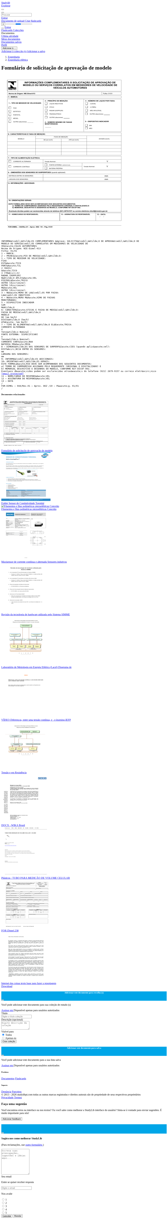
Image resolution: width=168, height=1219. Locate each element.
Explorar (5, 5)
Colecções (18, 30)
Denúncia (6, 1091)
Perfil (4, 45)
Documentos (7, 1078)
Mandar (17, 1216)
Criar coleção (9, 1041)
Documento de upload (13, 20)
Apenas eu (10, 1038)
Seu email (6, 1176)
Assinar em (7, 1010)
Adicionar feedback (12, 1119)
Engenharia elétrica (18, 59)
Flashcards (7, 30)
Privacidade (7, 1097)
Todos (8, 1034)
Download (6, 986)
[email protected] (12, 373)
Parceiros (16, 1091)
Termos (18, 1097)
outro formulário (34, 1144)
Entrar (4, 18)
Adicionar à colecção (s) (14, 51)
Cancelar (7, 1216)
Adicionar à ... (9, 48)
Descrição (12, 1019)
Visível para (7, 1031)
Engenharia (14, 56)
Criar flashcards (33, 20)
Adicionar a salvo (36, 51)
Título (4, 1013)
